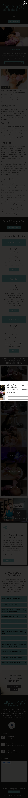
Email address (11, 392)
